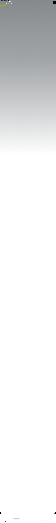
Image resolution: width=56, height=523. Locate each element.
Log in (47, 1)
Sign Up (50, 1)
